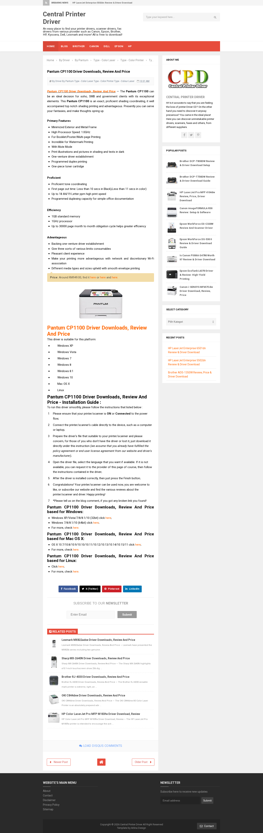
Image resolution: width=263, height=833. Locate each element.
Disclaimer (49, 800)
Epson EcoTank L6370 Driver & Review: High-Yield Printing (196, 274)
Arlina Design (138, 827)
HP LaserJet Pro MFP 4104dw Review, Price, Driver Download (197, 196)
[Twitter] (191, 135)
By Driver (57, 81)
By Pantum (68, 81)
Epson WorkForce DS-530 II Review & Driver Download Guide (196, 243)
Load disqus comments (102, 746)
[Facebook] (184, 135)
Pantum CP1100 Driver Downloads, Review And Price (81, 91)
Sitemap (48, 809)
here (93, 277)
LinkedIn (133, 588)
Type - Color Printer (104, 81)
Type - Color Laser (83, 81)
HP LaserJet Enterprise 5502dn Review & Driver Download (102, 3)
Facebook (69, 588)
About (46, 790)
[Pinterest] (198, 135)
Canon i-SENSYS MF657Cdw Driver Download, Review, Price (196, 290)
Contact (48, 795)
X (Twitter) (91, 588)
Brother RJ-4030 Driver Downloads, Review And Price (95, 676)
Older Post (141, 762)
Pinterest (113, 588)
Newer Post (61, 762)
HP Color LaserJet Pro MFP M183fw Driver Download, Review (101, 713)
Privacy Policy (51, 804)
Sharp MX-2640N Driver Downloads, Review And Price (96, 658)
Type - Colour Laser (124, 81)
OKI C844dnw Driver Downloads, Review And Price (93, 695)
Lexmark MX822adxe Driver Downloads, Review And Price (98, 639)
